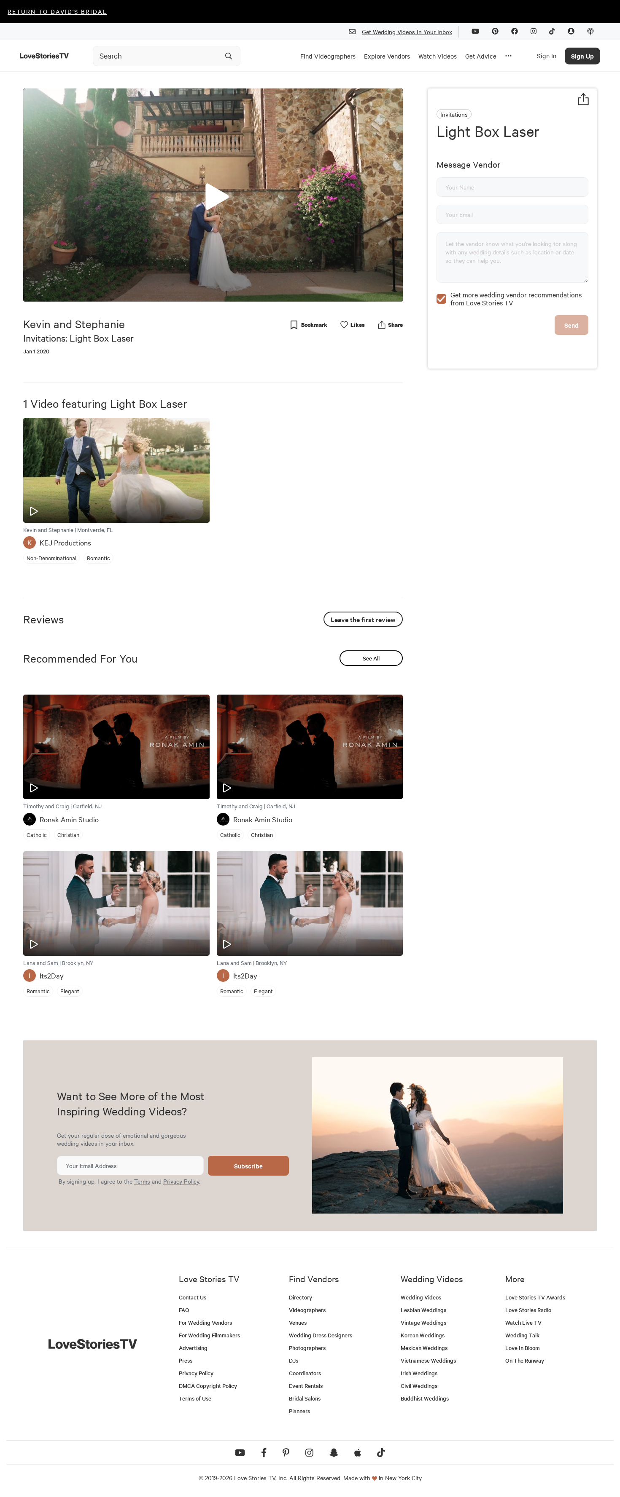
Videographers (307, 1310)
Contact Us (192, 1297)
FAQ (184, 1310)
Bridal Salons (305, 1398)
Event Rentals (306, 1386)
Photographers (307, 1348)
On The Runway (524, 1360)
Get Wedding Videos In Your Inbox (407, 31)
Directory (300, 1297)
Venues (298, 1322)
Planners (299, 1411)
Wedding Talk (522, 1335)
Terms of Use (195, 1398)
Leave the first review (363, 619)
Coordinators (305, 1373)
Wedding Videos (421, 1297)
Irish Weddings (419, 1373)
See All (371, 658)
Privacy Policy (181, 1181)
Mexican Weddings (424, 1348)
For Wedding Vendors (205, 1322)
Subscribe (248, 1165)
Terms (142, 1181)
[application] (213, 195)
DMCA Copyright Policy (208, 1386)
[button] (213, 194)
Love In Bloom (522, 1348)
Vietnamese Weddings (428, 1360)
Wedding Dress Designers (320, 1335)
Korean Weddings (423, 1335)
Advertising (193, 1348)
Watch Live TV (523, 1322)
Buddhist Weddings (425, 1398)
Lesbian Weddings (423, 1310)
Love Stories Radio (528, 1310)
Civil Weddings (419, 1386)
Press (185, 1360)
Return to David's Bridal (57, 11)
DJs (293, 1360)
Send (571, 325)
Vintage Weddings (423, 1322)
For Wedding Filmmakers (209, 1335)
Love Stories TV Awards (535, 1297)
